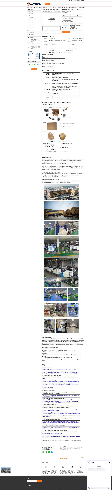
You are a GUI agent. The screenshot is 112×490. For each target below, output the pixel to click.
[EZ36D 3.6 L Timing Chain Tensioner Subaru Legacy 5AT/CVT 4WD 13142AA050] (54, 467)
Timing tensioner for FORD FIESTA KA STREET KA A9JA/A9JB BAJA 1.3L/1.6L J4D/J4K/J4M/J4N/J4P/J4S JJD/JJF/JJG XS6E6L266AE (52, 32)
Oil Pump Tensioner (30, 34)
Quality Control (67, 4)
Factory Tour (61, 4)
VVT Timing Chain (30, 19)
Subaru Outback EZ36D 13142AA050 (50, 440)
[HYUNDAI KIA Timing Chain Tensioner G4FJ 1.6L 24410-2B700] (28, 47)
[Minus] (109, 462)
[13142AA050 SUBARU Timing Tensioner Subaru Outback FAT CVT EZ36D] (81, 467)
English (83, 0)
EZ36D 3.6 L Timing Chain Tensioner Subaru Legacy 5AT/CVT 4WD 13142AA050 (54, 472)
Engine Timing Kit (30, 13)
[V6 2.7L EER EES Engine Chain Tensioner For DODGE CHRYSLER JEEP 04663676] (72, 467)
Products (47, 4)
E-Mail (28, 485)
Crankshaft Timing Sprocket (31, 28)
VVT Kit (28, 15)
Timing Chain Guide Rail (31, 30)
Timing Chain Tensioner (38, 7)
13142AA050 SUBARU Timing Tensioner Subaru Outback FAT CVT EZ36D (80, 472)
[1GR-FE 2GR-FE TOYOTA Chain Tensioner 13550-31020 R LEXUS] (28, 40)
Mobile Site (29, 487)
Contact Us (73, 4)
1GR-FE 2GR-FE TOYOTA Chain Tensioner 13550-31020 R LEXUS (35, 40)
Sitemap (31, 485)
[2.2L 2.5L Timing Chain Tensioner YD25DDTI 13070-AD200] (28, 43)
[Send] (109, 488)
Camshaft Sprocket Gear (31, 26)
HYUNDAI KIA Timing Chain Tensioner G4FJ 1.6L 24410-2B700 (35, 47)
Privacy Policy (36, 489)
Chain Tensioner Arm (30, 32)
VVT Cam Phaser (30, 17)
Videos (56, 4)
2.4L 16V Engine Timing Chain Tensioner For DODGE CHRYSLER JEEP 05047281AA (46, 472)
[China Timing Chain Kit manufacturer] (34, 4)
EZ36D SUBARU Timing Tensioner (62, 440)
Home (44, 4)
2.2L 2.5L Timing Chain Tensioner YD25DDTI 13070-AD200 (35, 44)
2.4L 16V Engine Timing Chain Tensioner (74, 440)
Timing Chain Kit (30, 11)
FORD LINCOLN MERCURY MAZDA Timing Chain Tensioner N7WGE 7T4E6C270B (63, 472)
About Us (52, 4)
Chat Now (78, 4)
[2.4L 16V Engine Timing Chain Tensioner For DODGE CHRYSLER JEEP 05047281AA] (46, 467)
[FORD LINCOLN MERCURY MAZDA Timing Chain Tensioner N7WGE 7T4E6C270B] (63, 467)
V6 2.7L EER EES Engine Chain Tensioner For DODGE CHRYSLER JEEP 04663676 (71, 472)
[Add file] (89, 488)
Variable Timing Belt (30, 21)
